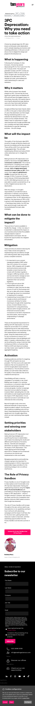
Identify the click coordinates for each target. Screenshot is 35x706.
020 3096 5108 (16, 648)
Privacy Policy (11, 630)
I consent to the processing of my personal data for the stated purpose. (17, 634)
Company (8, 595)
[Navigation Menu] (33, 5)
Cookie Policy (25, 698)
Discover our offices (18, 660)
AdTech (6, 36)
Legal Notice (3, 680)
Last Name (8, 588)
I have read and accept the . (15, 629)
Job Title (7, 602)
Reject (11, 702)
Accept (5, 702)
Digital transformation (16, 36)
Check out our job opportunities (18, 669)
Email (6, 610)
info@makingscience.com (21, 652)
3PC (17, 13)
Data (9, 36)
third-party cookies (19, 15)
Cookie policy (3, 683)
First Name (8, 580)
